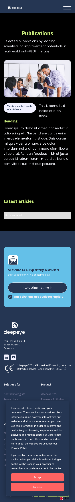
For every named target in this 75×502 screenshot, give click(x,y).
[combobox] (64, 498)
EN (67, 498)
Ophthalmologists (14, 394)
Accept (38, 477)
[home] (27, 8)
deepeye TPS (48, 394)
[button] (67, 8)
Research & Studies (52, 399)
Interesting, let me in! (37, 288)
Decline (37, 486)
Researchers (11, 399)
